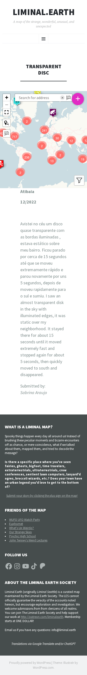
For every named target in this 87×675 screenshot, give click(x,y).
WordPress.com (43, 668)
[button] (53, 113)
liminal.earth (44, 12)
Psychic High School (22, 536)
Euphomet (16, 524)
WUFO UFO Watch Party (24, 520)
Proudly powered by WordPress (30, 663)
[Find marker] (6, 123)
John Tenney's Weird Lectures (28, 540)
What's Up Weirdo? (21, 528)
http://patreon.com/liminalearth (42, 617)
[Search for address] (6, 133)
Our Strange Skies (20, 532)
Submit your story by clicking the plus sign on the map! (42, 496)
